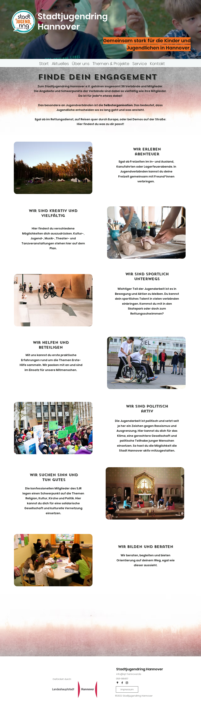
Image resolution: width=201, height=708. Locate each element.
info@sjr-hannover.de (128, 674)
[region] (53, 168)
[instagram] (126, 682)
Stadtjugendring (73, 16)
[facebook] (122, 682)
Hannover (60, 27)
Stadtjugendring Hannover (139, 669)
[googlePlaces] (117, 682)
